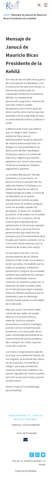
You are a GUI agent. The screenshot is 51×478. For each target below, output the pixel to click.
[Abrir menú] (45, 5)
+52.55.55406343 (31, 424)
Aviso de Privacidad (27, 433)
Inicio (6, 14)
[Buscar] (39, 5)
